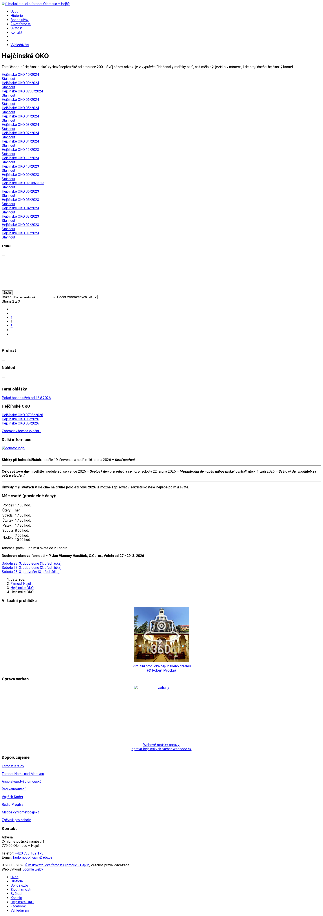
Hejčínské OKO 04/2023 (20, 208)
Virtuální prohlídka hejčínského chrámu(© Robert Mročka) (161, 668)
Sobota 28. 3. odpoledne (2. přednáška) (32, 567)
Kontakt (16, 32)
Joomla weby (32, 869)
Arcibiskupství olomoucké (22, 781)
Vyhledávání (20, 45)
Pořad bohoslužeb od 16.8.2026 (26, 398)
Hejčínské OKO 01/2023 (20, 233)
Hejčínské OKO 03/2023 (20, 216)
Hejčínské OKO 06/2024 (20, 100)
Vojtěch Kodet (12, 797)
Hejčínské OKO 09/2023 (20, 175)
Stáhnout (8, 79)
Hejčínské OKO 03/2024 (20, 125)
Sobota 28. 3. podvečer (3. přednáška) (31, 572)
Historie (17, 16)
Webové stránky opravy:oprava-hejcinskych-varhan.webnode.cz (162, 747)
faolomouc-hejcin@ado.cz (33, 857)
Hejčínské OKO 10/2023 (20, 166)
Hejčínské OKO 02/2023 (20, 225)
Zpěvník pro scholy (16, 820)
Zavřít (7, 292)
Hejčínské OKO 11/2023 (20, 158)
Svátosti (17, 28)
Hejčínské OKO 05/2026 (20, 423)
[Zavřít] (3, 255)
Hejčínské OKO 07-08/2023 (23, 183)
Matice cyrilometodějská (20, 812)
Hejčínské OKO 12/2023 (20, 150)
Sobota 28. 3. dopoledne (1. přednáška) (32, 563)
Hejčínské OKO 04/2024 (20, 116)
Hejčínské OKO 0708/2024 (22, 91)
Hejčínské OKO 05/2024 (20, 108)
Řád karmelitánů (14, 789)
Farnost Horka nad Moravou (23, 774)
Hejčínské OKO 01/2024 (20, 141)
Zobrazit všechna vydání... (21, 431)
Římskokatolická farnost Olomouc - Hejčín (57, 865)
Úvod (14, 11)
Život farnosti (21, 24)
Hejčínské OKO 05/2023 (20, 200)
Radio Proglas (13, 804)
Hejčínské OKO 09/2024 (20, 83)
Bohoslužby (20, 20)
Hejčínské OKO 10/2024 (20, 74)
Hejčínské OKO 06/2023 (20, 191)
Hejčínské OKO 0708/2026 (22, 415)
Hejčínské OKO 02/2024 (20, 133)
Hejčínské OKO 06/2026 (20, 419)
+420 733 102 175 (29, 853)
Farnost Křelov (13, 766)
